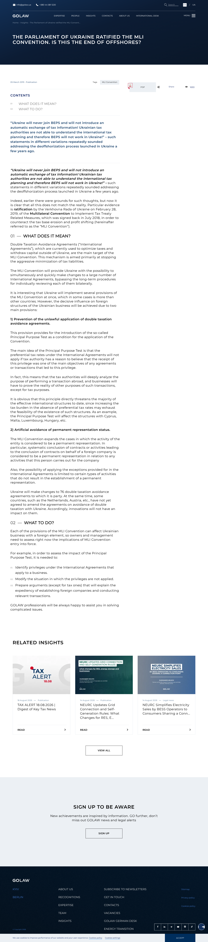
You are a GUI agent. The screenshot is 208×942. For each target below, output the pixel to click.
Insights (90, 16)
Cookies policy (95, 938)
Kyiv (16, 889)
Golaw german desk (120, 921)
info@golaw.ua (23, 5)
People (75, 16)
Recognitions (69, 897)
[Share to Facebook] (163, 87)
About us (124, 16)
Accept (180, 938)
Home (16, 23)
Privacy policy (188, 898)
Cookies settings (112, 938)
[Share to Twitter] (163, 87)
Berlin (18, 897)
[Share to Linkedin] (163, 87)
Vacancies (112, 913)
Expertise (59, 16)
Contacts (107, 16)
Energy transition (119, 929)
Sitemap (185, 889)
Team (62, 913)
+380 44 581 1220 (47, 5)
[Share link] (163, 87)
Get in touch (114, 897)
